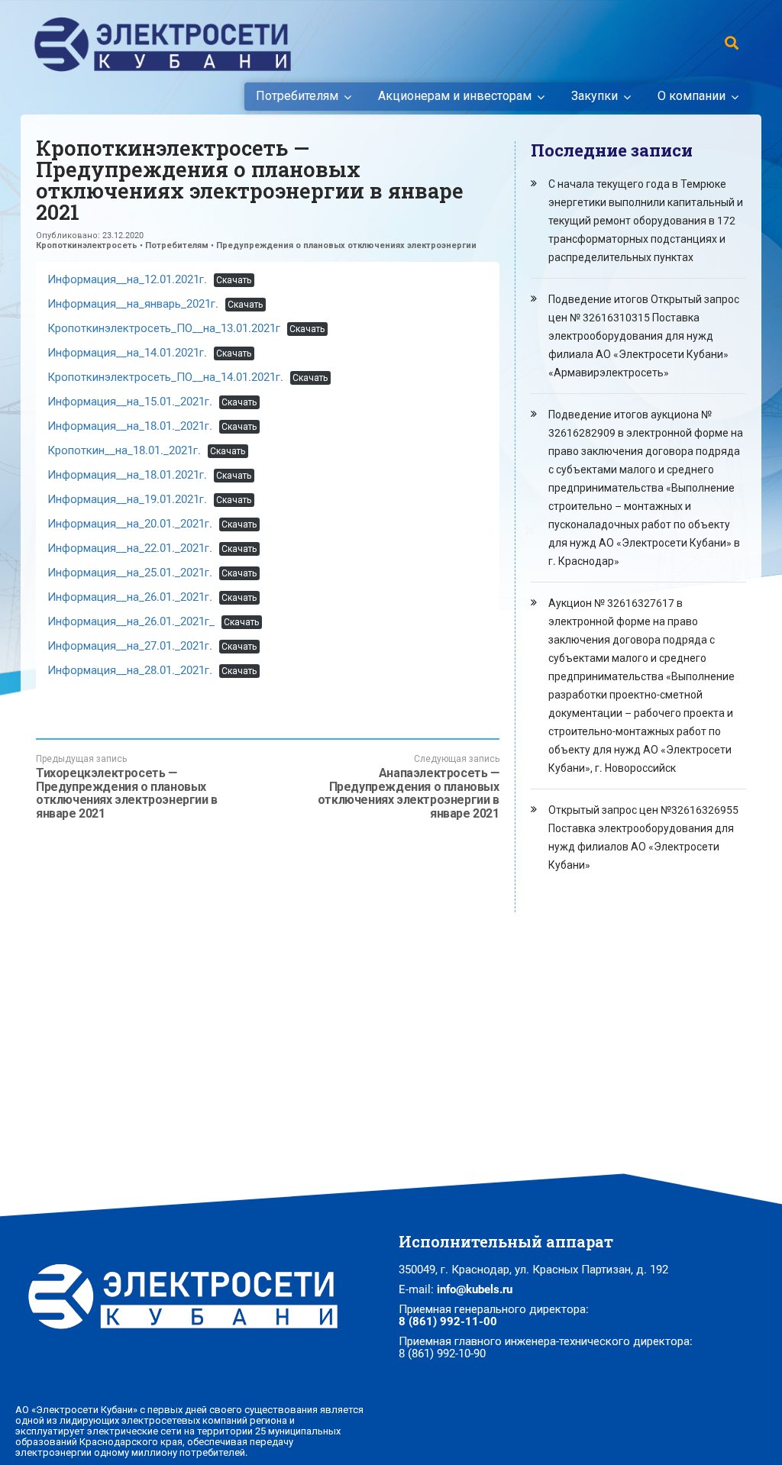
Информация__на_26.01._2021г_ (131, 621)
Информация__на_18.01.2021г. (127, 475)
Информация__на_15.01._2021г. (129, 401)
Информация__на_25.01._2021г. (129, 572)
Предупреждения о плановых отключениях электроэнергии (346, 245)
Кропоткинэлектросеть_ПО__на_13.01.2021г (163, 328)
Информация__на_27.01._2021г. (129, 646)
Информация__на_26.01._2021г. (129, 597)
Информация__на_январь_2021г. (132, 304)
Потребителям (297, 96)
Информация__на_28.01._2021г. (129, 670)
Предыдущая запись (127, 786)
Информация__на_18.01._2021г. (129, 426)
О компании (691, 96)
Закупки (594, 96)
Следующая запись (408, 786)
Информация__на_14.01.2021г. (127, 353)
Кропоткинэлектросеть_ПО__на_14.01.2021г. (165, 377)
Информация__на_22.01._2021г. (129, 548)
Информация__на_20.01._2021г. (129, 524)
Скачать (233, 280)
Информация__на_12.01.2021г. (127, 279)
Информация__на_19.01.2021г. (127, 499)
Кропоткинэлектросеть (86, 245)
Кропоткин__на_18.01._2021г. (124, 450)
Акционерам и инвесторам (455, 96)
